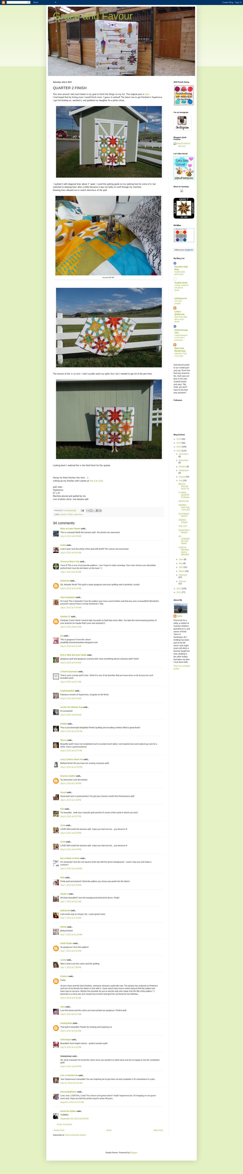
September (184, 470)
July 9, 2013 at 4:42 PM (70, 1047)
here (147, 94)
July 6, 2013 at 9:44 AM (70, 698)
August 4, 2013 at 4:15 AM (72, 1102)
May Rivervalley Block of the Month (180, 319)
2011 (179, 592)
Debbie (63, 724)
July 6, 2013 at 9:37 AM (70, 682)
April (181, 567)
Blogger (133, 1152)
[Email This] (87, 510)
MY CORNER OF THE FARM (184, 540)
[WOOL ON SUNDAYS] (182, 191)
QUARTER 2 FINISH (184, 531)
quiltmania (65, 910)
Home (109, 1130)
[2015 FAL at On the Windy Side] (184, 105)
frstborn (64, 976)
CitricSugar (65, 1039)
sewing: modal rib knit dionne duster (181, 287)
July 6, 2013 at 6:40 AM (70, 552)
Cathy (63, 545)
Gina (62, 877)
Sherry (63, 740)
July (181, 480)
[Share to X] (94, 510)
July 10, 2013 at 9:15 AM (71, 1083)
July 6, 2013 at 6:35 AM (70, 536)
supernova (78, 514)
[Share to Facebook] (97, 510)
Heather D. (65, 616)
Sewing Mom (66, 1023)
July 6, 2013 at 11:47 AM (71, 750)
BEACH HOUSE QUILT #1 (184, 486)
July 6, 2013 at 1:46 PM (70, 783)
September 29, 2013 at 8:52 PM (74, 1118)
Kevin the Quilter (68, 1111)
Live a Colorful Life (69, 1075)
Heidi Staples (66, 943)
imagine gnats (181, 283)
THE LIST (183, 526)
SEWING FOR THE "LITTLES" (184, 507)
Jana (62, 1007)
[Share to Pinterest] (100, 510)
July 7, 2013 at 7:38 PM (70, 967)
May (181, 563)
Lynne (63, 960)
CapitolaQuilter (67, 691)
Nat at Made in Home (70, 858)
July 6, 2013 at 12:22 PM (71, 767)
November (183, 460)
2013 (179, 451)
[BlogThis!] (91, 510)
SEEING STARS (183, 521)
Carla (62, 825)
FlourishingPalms (68, 1092)
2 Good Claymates (69, 671)
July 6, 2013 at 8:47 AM (70, 627)
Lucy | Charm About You (71, 759)
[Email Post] (82, 510)
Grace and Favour (93, 16)
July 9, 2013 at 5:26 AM (70, 1031)
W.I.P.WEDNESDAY (184, 515)
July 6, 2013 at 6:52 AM (70, 588)
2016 (179, 439)
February (183, 575)
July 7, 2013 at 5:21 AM (70, 901)
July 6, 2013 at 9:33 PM (70, 833)
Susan (63, 792)
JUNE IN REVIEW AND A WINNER (184, 551)
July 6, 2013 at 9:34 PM (70, 849)
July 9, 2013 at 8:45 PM (70, 1066)
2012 (179, 588)
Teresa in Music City (69, 561)
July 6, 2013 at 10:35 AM (71, 731)
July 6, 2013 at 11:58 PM (71, 868)
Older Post (158, 1130)
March (182, 571)
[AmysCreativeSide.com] (182, 146)
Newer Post (59, 1130)
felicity (63, 927)
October (182, 466)
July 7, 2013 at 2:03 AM (70, 885)
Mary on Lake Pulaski (70, 528)
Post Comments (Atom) (75, 1135)
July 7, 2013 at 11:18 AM (71, 934)
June (181, 559)
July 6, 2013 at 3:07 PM (70, 816)
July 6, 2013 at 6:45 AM (70, 572)
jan (61, 636)
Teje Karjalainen (67, 597)
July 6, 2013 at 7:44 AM (70, 607)
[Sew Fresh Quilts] (184, 179)
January (182, 581)
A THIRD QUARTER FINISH (184, 495)
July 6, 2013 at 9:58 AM (70, 715)
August (182, 477)
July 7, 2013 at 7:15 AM (70, 918)
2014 (179, 447)
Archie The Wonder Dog (71, 707)
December (183, 454)
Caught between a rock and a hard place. (180, 337)
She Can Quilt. (97, 481)
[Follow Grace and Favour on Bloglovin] (184, 251)
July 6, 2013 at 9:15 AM (70, 662)
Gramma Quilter (67, 776)
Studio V (64, 894)
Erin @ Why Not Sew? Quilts (73, 655)
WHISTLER (184, 501)
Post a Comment (64, 1124)
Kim (62, 809)
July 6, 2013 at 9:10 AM (70, 646)
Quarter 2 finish (67, 514)
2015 (179, 443)
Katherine (65, 581)
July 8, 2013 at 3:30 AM (70, 998)
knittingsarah (180, 298)
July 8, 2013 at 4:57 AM (70, 1014)
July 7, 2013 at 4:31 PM (70, 951)
